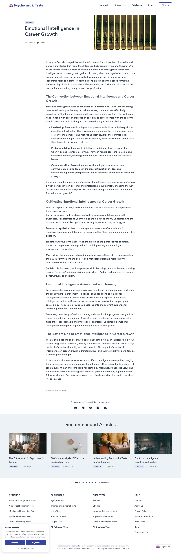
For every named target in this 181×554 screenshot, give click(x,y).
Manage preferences (25, 548)
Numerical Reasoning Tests (21, 505)
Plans (150, 5)
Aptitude (104, 5)
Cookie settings (141, 532)
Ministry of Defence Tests (105, 521)
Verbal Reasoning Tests (20, 521)
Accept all (14, 542)
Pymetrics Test (58, 500)
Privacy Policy (140, 511)
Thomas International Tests (63, 505)
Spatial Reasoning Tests (20, 516)
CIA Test (97, 505)
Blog (136, 527)
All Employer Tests (101, 527)
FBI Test (96, 500)
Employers (120, 5)
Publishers (137, 5)
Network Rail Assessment (105, 511)
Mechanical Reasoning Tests (22, 511)
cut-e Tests (56, 511)
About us (138, 505)
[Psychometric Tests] (26, 5)
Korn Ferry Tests (58, 516)
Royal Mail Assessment (103, 516)
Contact (138, 500)
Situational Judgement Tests (22, 500)
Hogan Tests (56, 521)
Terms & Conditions (143, 516)
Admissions (139, 521)
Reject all (36, 542)
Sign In (165, 5)
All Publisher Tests (59, 527)
